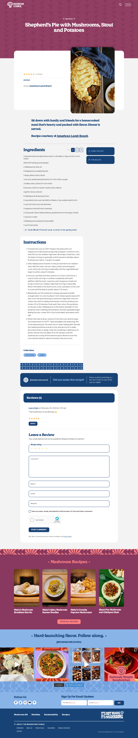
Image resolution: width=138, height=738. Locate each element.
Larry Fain (33, 408)
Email (33, 494)
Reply (33, 423)
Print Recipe (97, 151)
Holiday (42, 355)
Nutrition (35, 715)
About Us (29, 727)
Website (34, 503)
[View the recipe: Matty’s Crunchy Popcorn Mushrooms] (83, 588)
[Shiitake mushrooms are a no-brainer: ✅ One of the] (52, 664)
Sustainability (51, 715)
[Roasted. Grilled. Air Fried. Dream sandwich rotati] (17, 664)
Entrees (27, 80)
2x (77, 150)
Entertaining (30, 355)
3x (81, 150)
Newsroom (20, 727)
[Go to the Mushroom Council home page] (15, 5)
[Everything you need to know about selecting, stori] (86, 664)
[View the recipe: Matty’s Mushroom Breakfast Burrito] (26, 588)
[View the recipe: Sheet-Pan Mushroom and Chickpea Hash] (111, 588)
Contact (19, 731)
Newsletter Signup (64, 727)
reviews (39, 74)
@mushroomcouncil (39, 380)
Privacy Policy (67, 536)
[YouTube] (30, 702)
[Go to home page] (112, 715)
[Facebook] (16, 702)
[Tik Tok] (20, 702)
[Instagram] (25, 702)
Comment (35, 459)
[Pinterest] (34, 702)
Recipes (66, 715)
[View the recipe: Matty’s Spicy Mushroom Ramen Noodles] (54, 588)
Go (119, 703)
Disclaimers (51, 727)
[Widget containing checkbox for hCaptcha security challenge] (45, 520)
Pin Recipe (96, 160)
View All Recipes (69, 621)
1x (73, 150)
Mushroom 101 (21, 715)
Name (33, 484)
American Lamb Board (72, 136)
